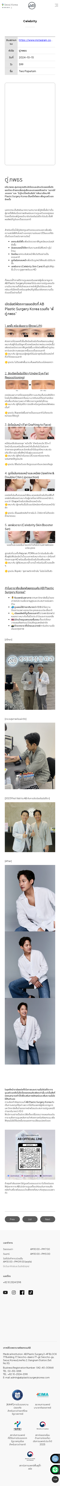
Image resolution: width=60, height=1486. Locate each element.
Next (47, 1219)
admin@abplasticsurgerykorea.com (30, 1377)
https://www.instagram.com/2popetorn (36, 40)
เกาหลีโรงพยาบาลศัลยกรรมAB (17, 1347)
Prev (12, 1219)
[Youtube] (5, 1293)
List (30, 1219)
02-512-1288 (14, 1370)
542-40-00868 (45, 1367)
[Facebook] (22, 1293)
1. (23, 325)
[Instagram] (14, 1293)
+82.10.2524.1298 (12, 1282)
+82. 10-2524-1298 (18, 1374)
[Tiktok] (30, 1293)
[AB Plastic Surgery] (32, 5)
